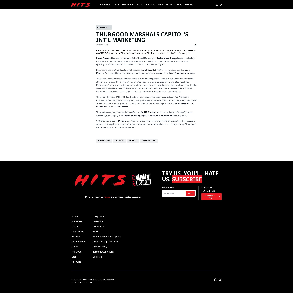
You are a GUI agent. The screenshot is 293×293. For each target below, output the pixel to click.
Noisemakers (78, 241)
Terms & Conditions (103, 251)
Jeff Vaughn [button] (133, 141)
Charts (116, 5)
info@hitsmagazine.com (81, 282)
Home (74, 216)
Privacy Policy (100, 246)
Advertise (98, 221)
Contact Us (98, 226)
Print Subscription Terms (106, 241)
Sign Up (190, 193)
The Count (150, 5)
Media (179, 5)
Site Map (97, 256)
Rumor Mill (105, 5)
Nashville (169, 5)
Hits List (139, 5)
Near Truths (127, 5)
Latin (160, 5)
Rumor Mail (168, 187)
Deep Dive (189, 5)
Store (95, 231)
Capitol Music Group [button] (149, 141)
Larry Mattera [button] (119, 141)
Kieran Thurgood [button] (104, 141)
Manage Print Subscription (107, 236)
